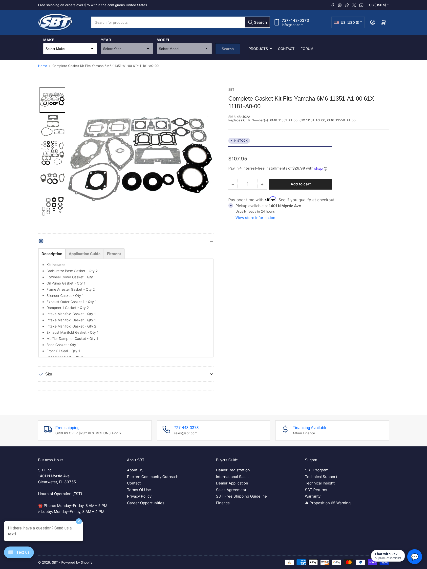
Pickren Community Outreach (152, 476)
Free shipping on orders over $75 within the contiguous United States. (93, 5)
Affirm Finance (304, 433)
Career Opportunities (145, 503)
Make (48, 40)
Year (106, 40)
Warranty (312, 496)
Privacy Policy (139, 496)
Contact (286, 48)
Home (42, 66)
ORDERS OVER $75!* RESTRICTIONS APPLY (88, 433)
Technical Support (321, 476)
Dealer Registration (233, 470)
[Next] (206, 160)
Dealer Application (232, 483)
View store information (255, 217)
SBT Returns (316, 489)
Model (163, 40)
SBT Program (316, 470)
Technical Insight (320, 483)
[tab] (52, 253)
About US (135, 470)
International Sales (232, 476)
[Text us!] (19, 556)
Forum (306, 48)
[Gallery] (126, 160)
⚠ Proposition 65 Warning (328, 503)
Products (258, 48)
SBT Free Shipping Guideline (241, 496)
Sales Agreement (231, 489)
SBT (231, 89)
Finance (223, 503)
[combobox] (180, 22)
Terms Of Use (139, 489)
